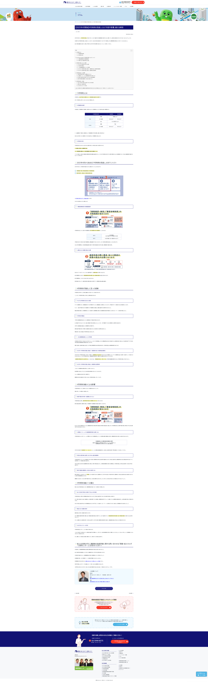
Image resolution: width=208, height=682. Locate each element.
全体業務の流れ (105, 658)
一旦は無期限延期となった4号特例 (84, 67)
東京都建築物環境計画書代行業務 (108, 671)
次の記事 (130, 593)
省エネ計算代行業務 (105, 650)
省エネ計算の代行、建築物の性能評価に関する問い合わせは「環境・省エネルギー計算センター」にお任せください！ (95, 88)
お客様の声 (121, 653)
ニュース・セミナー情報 (123, 654)
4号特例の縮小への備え (80, 81)
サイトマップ (121, 669)
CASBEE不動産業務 (105, 674)
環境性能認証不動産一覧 (123, 662)
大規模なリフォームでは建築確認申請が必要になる (86, 75)
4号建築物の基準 (81, 53)
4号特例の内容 (80, 55)
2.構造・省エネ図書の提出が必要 (83, 60)
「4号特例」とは (78, 52)
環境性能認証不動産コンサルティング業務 (109, 676)
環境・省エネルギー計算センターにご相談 (92, 561)
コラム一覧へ (104, 588)
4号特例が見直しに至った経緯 (81, 63)
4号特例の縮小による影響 (80, 72)
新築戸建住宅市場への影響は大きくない (85, 74)
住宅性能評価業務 (105, 668)
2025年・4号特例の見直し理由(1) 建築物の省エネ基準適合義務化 (89, 68)
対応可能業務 (104, 663)
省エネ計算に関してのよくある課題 (108, 653)
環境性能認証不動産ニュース (124, 660)
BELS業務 (104, 673)
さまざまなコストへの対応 (82, 85)
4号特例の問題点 (81, 65)
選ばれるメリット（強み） (106, 654)
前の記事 (77, 593)
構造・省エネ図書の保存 (82, 84)
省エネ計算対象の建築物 (106, 655)
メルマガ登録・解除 (122, 657)
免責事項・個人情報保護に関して (124, 668)
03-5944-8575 (126, 2)
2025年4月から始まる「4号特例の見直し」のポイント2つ (85, 57)
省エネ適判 (78, 31)
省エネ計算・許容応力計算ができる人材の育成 (85, 82)
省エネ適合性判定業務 (106, 667)
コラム (120, 656)
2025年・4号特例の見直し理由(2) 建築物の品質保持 (87, 70)
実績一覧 (120, 651)
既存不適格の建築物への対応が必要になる (85, 78)
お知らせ (120, 666)
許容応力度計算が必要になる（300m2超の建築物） (86, 77)
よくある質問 (121, 650)
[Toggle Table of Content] (131, 51)
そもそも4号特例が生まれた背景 (83, 64)
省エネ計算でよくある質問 (106, 660)
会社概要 (120, 665)
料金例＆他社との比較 (106, 657)
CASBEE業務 (104, 670)
